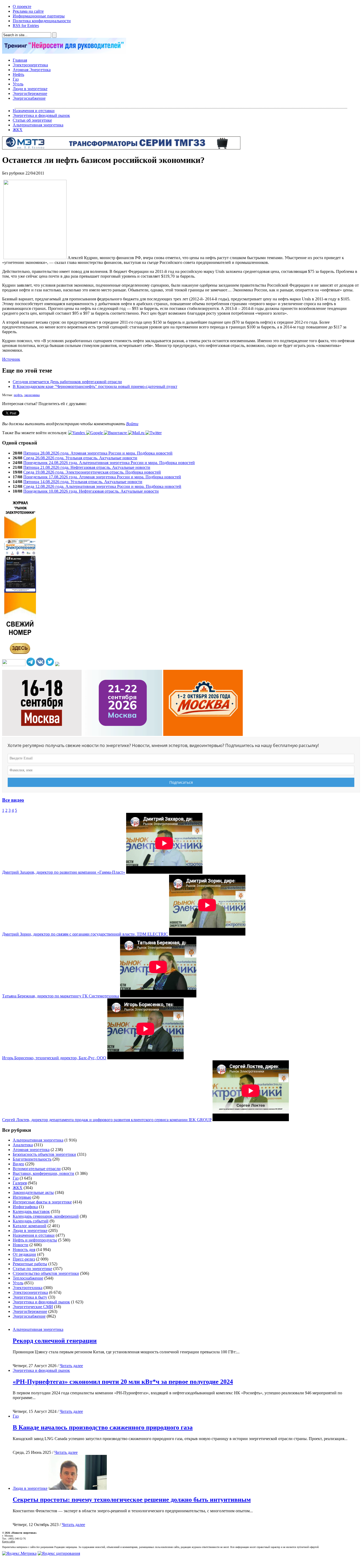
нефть (18, 395)
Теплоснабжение (28, 1278)
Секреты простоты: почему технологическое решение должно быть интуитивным (132, 1499)
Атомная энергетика (31, 1149)
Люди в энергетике (30, 88)
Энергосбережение (30, 93)
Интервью (22, 1197)
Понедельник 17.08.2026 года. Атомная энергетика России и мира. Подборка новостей (102, 477)
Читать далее (71, 1365)
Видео (18, 1164)
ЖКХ (18, 129)
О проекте (22, 6)
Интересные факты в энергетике (42, 1202)
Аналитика (23, 1145)
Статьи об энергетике (32, 120)
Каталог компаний (29, 1226)
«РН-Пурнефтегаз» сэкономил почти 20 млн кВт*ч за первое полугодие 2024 (123, 1381)
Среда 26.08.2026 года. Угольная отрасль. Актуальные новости (80, 458)
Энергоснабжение (29, 98)
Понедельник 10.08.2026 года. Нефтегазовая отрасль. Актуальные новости (91, 491)
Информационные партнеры (39, 16)
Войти (132, 423)
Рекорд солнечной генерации (55, 1340)
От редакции (24, 1254)
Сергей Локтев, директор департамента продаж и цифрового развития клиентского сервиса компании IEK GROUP (106, 1119)
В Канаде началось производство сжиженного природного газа (103, 1427)
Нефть (18, 74)
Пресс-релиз (24, 1259)
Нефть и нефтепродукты (35, 1240)
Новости (20, 1245)
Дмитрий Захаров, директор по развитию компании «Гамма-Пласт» (63, 872)
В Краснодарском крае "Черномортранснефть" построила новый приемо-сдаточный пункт (95, 386)
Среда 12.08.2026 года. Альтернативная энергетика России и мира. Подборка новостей (102, 486)
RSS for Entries (26, 25)
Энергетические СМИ (33, 1306)
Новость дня (24, 1249)
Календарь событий (30, 1221)
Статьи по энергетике (32, 1268)
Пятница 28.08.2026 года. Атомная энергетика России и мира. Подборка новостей (98, 453)
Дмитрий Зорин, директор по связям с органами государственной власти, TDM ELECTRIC (85, 934)
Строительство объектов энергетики (46, 1273)
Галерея (20, 1183)
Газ (16, 79)
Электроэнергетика (30, 65)
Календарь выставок (31, 1211)
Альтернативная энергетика (38, 125)
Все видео (13, 800)
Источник (11, 359)
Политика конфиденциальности (42, 21)
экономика (32, 395)
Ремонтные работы (30, 1264)
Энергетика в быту (30, 1297)
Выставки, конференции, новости (43, 1173)
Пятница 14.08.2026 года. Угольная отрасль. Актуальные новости (82, 481)
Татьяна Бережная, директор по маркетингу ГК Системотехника (60, 996)
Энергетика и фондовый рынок (41, 115)
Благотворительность (32, 1159)
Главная (20, 60)
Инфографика (25, 1206)
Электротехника (27, 1287)
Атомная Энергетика (32, 69)
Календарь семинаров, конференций (46, 1216)
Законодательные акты (33, 1192)
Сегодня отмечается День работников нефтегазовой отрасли (67, 381)
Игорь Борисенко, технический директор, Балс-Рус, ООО (54, 1058)
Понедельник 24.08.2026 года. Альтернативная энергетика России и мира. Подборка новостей (109, 462)
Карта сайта (8, 1541)
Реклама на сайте (28, 11)
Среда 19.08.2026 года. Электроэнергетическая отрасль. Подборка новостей (92, 472)
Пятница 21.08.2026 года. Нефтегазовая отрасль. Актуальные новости (86, 467)
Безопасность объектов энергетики (44, 1154)
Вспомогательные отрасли (37, 1168)
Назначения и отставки (34, 110)
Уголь (18, 84)
